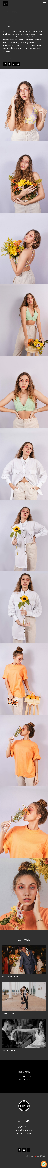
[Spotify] (24, 1150)
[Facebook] (28, 1150)
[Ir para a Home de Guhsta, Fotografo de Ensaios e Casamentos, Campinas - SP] (5, 3)
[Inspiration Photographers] (24, 1106)
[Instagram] (19, 1150)
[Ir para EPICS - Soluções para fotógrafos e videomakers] (35, 1156)
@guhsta (24, 1071)
